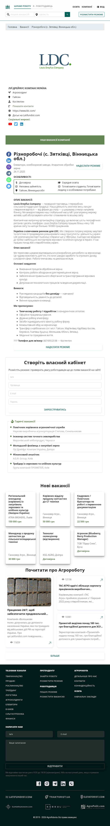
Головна (12, 27)
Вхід (102, 7)
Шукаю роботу (22, 6)
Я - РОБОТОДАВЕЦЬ (43, 6)
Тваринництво (14, 676)
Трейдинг (11, 690)
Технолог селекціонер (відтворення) (51, 536)
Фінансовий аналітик (26, 454)
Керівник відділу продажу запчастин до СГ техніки (55, 498)
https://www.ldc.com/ (24, 110)
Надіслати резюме (88, 165)
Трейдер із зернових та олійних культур (37, 463)
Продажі (10, 681)
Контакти (79, 681)
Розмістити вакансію (52, 696)
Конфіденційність (84, 685)
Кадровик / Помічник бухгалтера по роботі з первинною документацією (89, 501)
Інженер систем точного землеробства (36, 436)
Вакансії (24, 27)
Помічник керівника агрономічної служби (39, 427)
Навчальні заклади (85, 696)
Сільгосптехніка (15, 714)
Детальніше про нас (85, 676)
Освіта (76, 7)
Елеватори (11, 704)
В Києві (9, 709)
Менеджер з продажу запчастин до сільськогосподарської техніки (22, 537)
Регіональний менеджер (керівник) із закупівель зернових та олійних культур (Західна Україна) (18, 504)
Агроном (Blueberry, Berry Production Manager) (89, 536)
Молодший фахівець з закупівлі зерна (36, 445)
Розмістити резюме (91, 14)
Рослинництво (14, 685)
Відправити (55, 766)
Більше (55, 655)
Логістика (11, 695)
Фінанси (10, 718)
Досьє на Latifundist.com (26, 115)
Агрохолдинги (14, 699)
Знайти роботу (48, 676)
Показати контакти (23, 106)
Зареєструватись (55, 409)
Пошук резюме (48, 692)
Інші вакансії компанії (55, 140)
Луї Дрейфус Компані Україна (27, 88)
